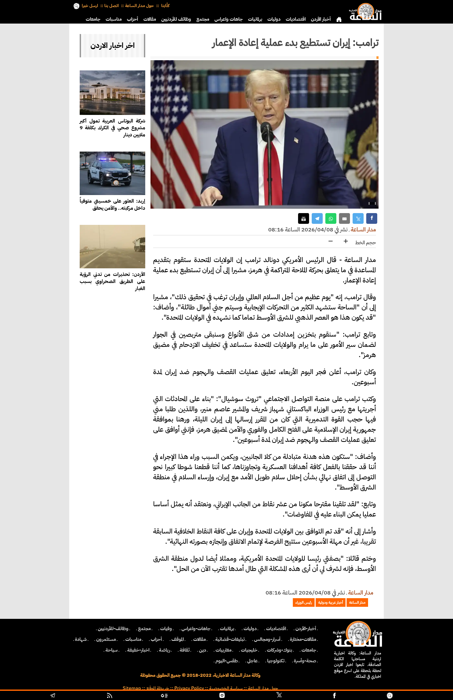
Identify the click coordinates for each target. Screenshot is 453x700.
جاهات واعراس (228, 19)
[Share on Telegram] (317, 218)
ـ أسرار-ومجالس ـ (267, 639)
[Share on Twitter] (358, 218)
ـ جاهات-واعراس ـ (196, 628)
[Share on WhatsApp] (330, 218)
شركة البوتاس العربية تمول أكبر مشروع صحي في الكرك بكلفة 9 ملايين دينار (112, 128)
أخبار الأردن (321, 19)
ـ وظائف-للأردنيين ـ (113, 628)
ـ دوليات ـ (250, 628)
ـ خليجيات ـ (249, 650)
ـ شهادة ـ (80, 639)
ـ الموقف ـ (177, 639)
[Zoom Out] (330, 241)
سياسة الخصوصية (226, 688)
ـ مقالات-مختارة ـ (303, 639)
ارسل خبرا (90, 6)
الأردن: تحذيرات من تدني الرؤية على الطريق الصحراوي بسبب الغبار (112, 281)
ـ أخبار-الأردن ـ (306, 628)
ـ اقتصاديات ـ (276, 628)
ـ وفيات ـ (166, 628)
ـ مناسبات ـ (133, 639)
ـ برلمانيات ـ (227, 628)
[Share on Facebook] (371, 218)
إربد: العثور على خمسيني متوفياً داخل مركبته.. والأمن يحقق (112, 204)
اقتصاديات (296, 19)
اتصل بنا (111, 6)
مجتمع (202, 19)
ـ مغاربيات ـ (223, 650)
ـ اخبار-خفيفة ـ (138, 650)
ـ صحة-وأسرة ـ (305, 660)
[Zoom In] (346, 241)
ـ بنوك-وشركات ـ (279, 650)
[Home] (364, 10)
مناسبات (114, 19)
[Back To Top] (422, 696)
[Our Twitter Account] (279, 696)
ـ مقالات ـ (199, 639)
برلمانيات (255, 19)
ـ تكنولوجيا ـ (276, 660)
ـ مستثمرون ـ (106, 639)
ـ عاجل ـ (252, 660)
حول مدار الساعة (139, 6)
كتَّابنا (164, 6)
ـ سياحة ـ (111, 650)
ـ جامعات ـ (309, 650)
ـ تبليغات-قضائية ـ (230, 639)
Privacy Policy (189, 688)
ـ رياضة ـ (164, 650)
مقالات (149, 19)
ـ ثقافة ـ (184, 650)
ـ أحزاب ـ (156, 639)
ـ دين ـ (202, 650)
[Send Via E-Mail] (344, 218)
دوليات (274, 19)
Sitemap (132, 688)
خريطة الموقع (157, 688)
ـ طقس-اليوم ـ (226, 660)
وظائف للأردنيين (176, 19)
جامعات (93, 19)
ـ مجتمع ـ (144, 628)
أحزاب (132, 19)
